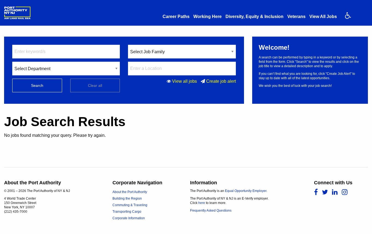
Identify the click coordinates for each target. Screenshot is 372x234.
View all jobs (184, 81)
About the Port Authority (129, 192)
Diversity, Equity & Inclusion (254, 16)
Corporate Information (128, 218)
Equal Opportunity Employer (245, 191)
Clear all (95, 85)
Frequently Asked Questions (210, 210)
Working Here (207, 16)
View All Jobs (323, 16)
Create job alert (221, 81)
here (201, 203)
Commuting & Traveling (129, 205)
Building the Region (127, 198)
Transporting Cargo (126, 212)
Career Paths (176, 16)
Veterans (296, 16)
